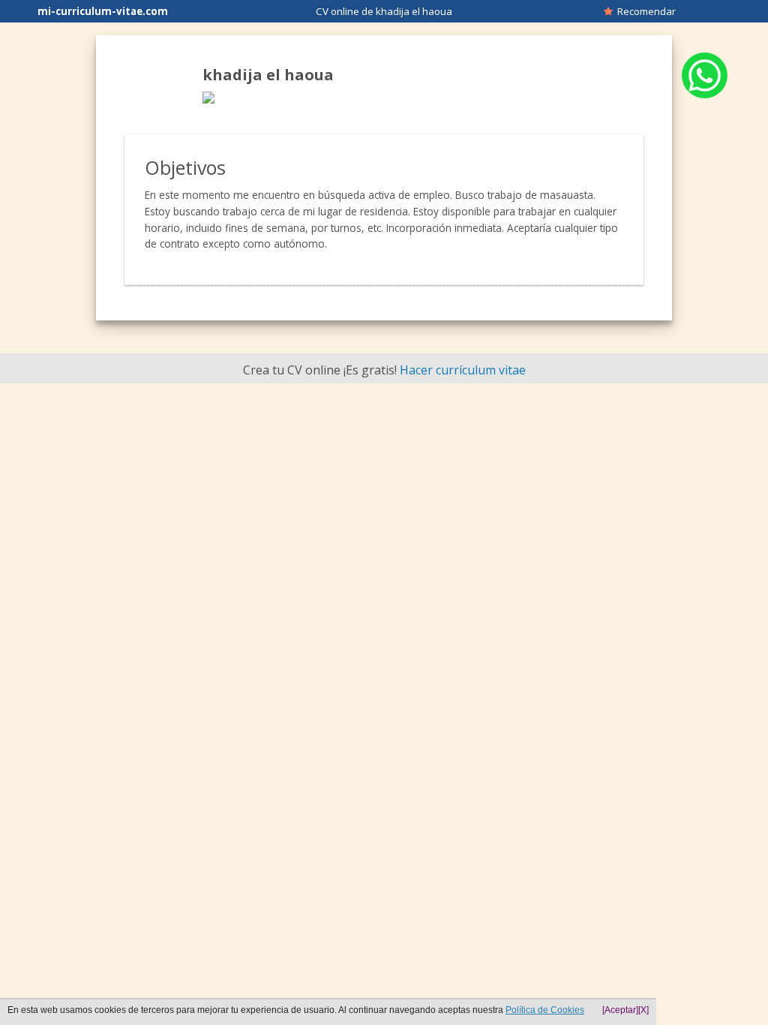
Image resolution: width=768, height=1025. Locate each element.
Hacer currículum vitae (463, 370)
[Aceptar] (620, 1010)
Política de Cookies (545, 1010)
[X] (643, 1010)
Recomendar (644, 11)
